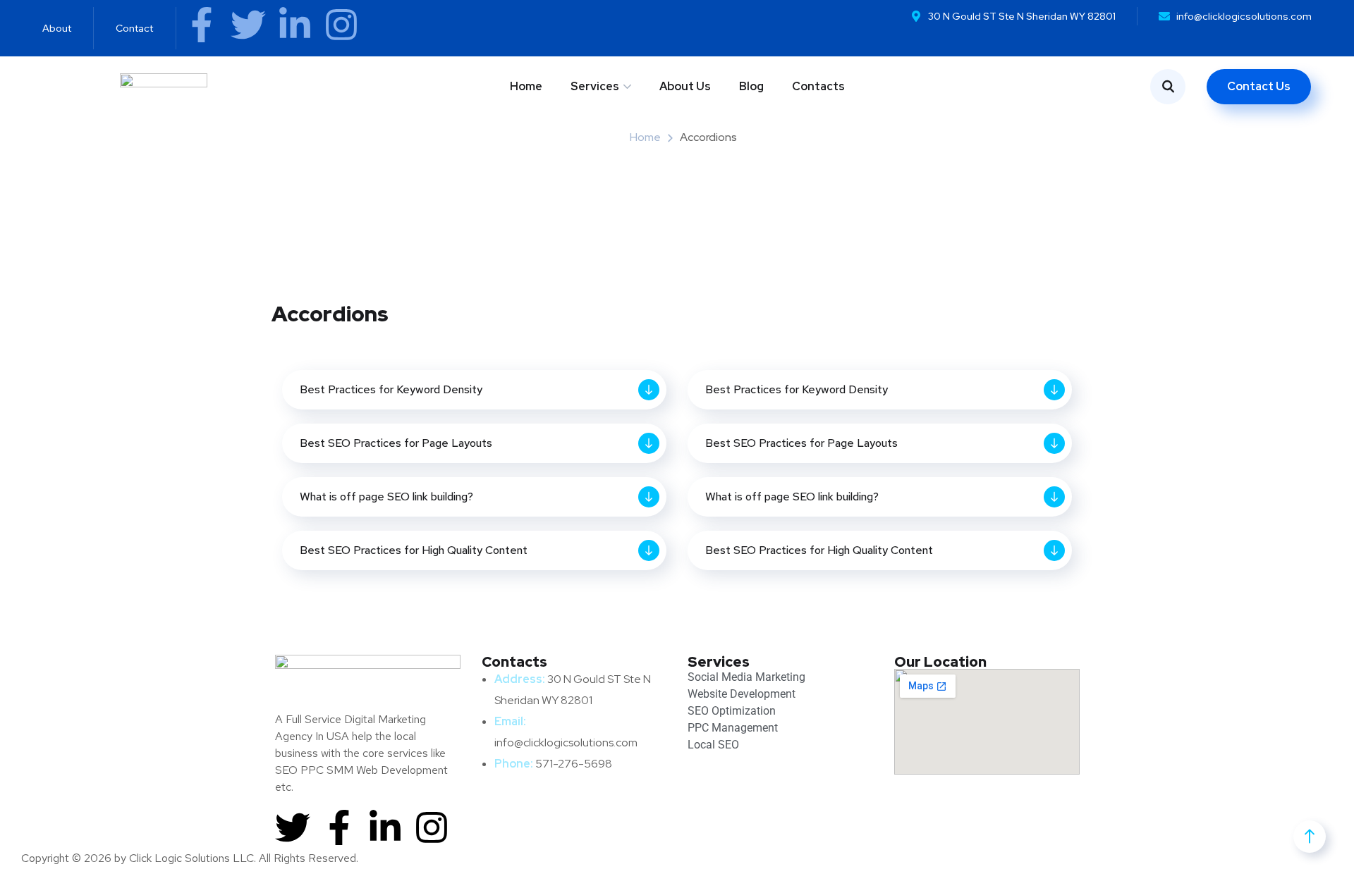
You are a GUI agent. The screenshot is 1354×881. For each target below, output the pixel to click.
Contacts (818, 86)
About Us (685, 86)
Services (595, 86)
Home (526, 86)
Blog (751, 86)
